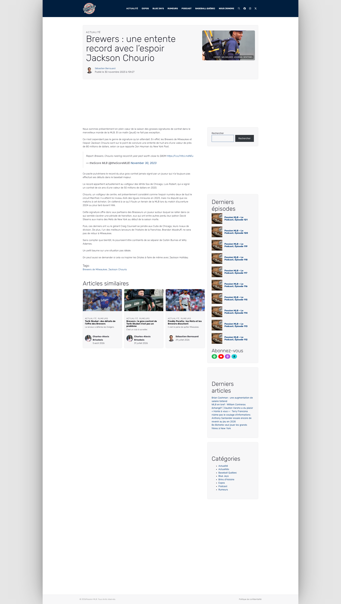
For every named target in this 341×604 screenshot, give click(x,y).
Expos (145, 8)
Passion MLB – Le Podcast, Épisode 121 (235, 218)
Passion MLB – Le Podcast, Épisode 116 (235, 285)
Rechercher (218, 133)
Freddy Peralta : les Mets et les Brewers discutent (185, 322)
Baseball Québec (205, 8)
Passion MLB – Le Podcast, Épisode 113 (235, 325)
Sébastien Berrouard (105, 68)
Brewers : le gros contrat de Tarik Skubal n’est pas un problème (141, 324)
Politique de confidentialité (250, 599)
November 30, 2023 (144, 163)
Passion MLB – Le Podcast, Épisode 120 (236, 231)
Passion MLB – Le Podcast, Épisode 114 (235, 311)
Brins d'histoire (226, 479)
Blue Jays (158, 8)
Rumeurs (173, 8)
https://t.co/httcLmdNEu (180, 155)
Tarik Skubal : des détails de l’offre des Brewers (100, 322)
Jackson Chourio (117, 269)
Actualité (132, 8)
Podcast (187, 8)
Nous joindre (226, 8)
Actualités (223, 469)
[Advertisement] (163, 103)
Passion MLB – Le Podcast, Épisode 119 (235, 245)
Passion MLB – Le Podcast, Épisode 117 (235, 271)
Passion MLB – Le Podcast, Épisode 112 (235, 338)
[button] (239, 9)
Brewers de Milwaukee (95, 269)
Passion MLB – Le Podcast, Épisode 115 (235, 298)
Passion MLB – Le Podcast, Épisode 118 (235, 258)
